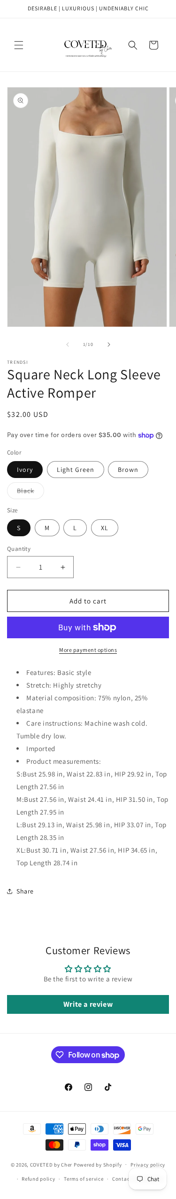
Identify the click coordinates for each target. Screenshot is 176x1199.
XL (104, 528)
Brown (128, 469)
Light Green (75, 469)
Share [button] (25, 891)
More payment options (88, 649)
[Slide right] (109, 344)
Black (30, 492)
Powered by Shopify (98, 1164)
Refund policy (38, 1178)
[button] (18, 45)
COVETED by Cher (51, 1164)
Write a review (88, 1004)
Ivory (25, 469)
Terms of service (83, 1178)
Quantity (19, 549)
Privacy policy (147, 1164)
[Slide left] (67, 344)
